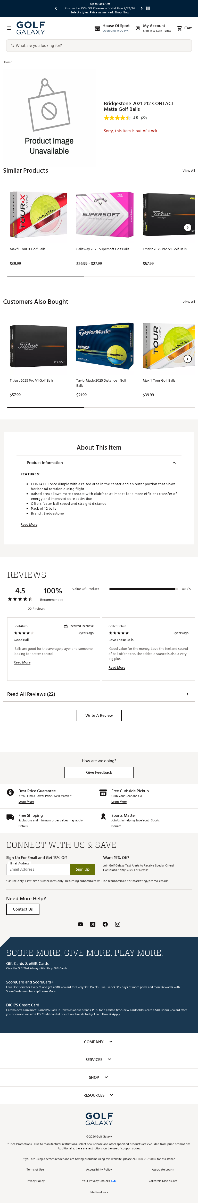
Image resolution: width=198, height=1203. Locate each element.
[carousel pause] (148, 8)
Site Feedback (99, 1192)
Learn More (26, 802)
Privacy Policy (35, 1181)
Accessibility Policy (99, 1170)
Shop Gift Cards (56, 968)
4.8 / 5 (186, 589)
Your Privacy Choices (96, 1181)
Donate (116, 826)
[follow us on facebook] (105, 925)
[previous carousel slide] (56, 8)
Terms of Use (35, 1170)
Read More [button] (29, 524)
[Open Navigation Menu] (9, 28)
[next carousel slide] (142, 8)
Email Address (19, 864)
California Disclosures (163, 1181)
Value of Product (85, 589)
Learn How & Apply (107, 1014)
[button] (188, 227)
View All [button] (189, 171)
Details (23, 826)
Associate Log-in (163, 1170)
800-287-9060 (147, 1159)
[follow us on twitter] (93, 925)
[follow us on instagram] (117, 925)
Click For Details (137, 870)
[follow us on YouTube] (80, 925)
